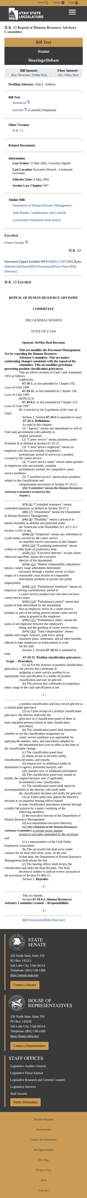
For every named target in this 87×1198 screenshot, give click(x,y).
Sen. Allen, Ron (68, 75)
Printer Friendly (14, 242)
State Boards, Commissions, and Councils (39, 212)
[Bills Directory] (54, 920)
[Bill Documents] (41, 266)
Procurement (43, 1129)
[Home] (26, 13)
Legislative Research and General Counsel (37, 1080)
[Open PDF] (28, 102)
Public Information (25, 1102)
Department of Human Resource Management (42, 205)
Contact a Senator (25, 985)
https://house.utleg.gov (24, 1036)
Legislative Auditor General (28, 1066)
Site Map (43, 1159)
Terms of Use (43, 1170)
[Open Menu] (72, 12)
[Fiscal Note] (60, 266)
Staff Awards (18, 1093)
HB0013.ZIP (56, 261)
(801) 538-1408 (35, 970)
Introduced (19, 102)
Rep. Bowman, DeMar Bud (29, 75)
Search (41, 2)
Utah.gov (43, 1190)
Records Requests (43, 1119)
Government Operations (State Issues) (37, 220)
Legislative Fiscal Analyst (26, 1073)
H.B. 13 (18, 130)
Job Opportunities (43, 1149)
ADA (43, 1180)
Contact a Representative (29, 1045)
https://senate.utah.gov (24, 975)
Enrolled (18, 110)
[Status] (25, 266)
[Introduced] (12, 266)
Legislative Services (23, 1086)
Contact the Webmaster (43, 1139)
